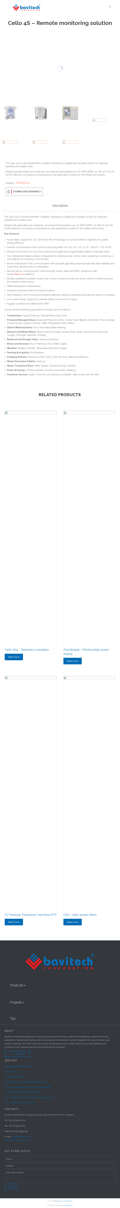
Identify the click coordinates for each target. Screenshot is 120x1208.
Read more (13, 657)
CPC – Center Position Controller (19, 1102)
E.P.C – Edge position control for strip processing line (29, 1097)
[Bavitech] (58, 7)
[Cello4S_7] (40, 148)
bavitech (68, 1201)
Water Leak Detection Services (19, 1066)
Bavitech (58, 1201)
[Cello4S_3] (70, 113)
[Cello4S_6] (10, 148)
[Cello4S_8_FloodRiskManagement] (70, 148)
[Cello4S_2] (40, 113)
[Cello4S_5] (100, 126)
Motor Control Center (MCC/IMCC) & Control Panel (28, 1087)
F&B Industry (11, 1071)
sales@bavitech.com (21, 1137)
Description (60, 205)
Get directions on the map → (18, 1140)
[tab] (60, 205)
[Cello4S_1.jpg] (10, 113)
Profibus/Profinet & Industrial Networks (23, 1092)
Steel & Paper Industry (15, 1077)
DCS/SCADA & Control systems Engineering (25, 1082)
